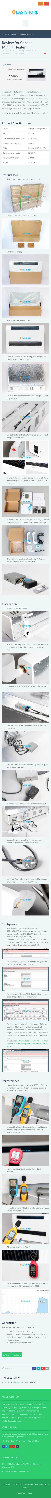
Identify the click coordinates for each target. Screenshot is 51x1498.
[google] (43, 1368)
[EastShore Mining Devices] (25, 13)
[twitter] (38, 1368)
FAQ (30, 1493)
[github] (17, 1446)
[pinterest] (10, 1446)
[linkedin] (47, 1368)
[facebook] (34, 1368)
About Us (21, 1493)
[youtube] (13, 1446)
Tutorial (28, 51)
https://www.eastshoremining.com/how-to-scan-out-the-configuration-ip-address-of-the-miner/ (28, 1043)
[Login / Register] (46, 3)
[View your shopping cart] (40, 3)
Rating (7, 34)
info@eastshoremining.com (17, 1471)
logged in (16, 1382)
